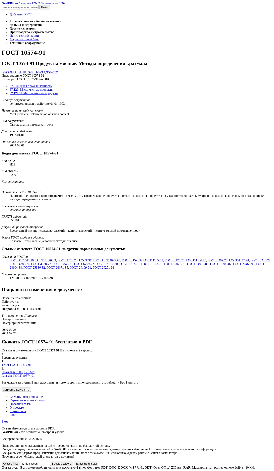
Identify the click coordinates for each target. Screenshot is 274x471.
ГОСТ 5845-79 (62, 264)
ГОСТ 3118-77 (89, 260)
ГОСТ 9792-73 (129, 264)
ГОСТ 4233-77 (260, 260)
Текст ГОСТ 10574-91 (16, 364)
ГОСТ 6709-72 (84, 264)
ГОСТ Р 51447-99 (22, 260)
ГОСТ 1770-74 (67, 260)
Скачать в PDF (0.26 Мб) (18, 372)
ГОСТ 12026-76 (174, 264)
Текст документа (47, 72)
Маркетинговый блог (24, 39)
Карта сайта (18, 411)
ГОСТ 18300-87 (220, 264)
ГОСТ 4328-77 (41, 264)
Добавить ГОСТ (21, 14)
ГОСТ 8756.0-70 (106, 264)
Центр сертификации (24, 35)
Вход (5, 421)
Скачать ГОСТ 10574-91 (18, 72)
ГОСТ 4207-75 (217, 260)
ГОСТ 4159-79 (132, 260)
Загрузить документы (16, 389)
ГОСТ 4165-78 (153, 260)
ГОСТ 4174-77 (175, 260)
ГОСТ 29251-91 (103, 267)
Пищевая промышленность (31, 86)
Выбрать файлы (61, 463)
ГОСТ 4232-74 (239, 260)
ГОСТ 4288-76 (19, 264)
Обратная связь (20, 404)
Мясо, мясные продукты (31, 89)
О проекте (17, 407)
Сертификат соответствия (27, 400)
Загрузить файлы (86, 463)
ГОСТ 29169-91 (80, 267)
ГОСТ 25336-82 (34, 267)
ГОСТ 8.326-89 (45, 260)
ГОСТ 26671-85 (57, 267)
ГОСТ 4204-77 (196, 260)
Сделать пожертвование (26, 396)
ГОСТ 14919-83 (197, 264)
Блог (13, 414)
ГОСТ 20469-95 (244, 264)
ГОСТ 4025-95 (110, 260)
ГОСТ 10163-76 (151, 264)
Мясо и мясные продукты (34, 93)
